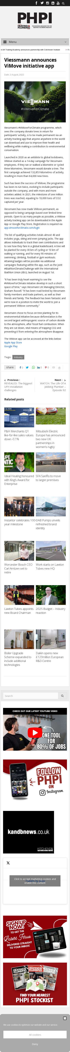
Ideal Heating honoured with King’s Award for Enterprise (19, 480)
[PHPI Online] (35, 20)
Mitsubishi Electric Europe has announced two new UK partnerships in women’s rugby (50, 439)
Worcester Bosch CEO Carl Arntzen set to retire (18, 568)
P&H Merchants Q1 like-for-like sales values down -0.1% (18, 435)
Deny (35, 1044)
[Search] (62, 695)
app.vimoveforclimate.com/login (22, 227)
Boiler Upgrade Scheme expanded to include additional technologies (17, 659)
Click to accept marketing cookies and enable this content (35, 880)
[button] (65, 1018)
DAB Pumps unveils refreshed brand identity (48, 524)
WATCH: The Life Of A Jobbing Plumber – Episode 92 (53, 385)
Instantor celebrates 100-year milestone (20, 522)
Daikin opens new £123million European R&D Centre (50, 657)
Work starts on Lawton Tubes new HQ (50, 566)
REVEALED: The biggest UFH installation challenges (18, 385)
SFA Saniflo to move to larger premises (48, 478)
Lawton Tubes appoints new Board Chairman (18, 611)
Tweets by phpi (35, 880)
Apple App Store (13, 342)
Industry (18, 357)
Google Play (11, 346)
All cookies (35, 1034)
